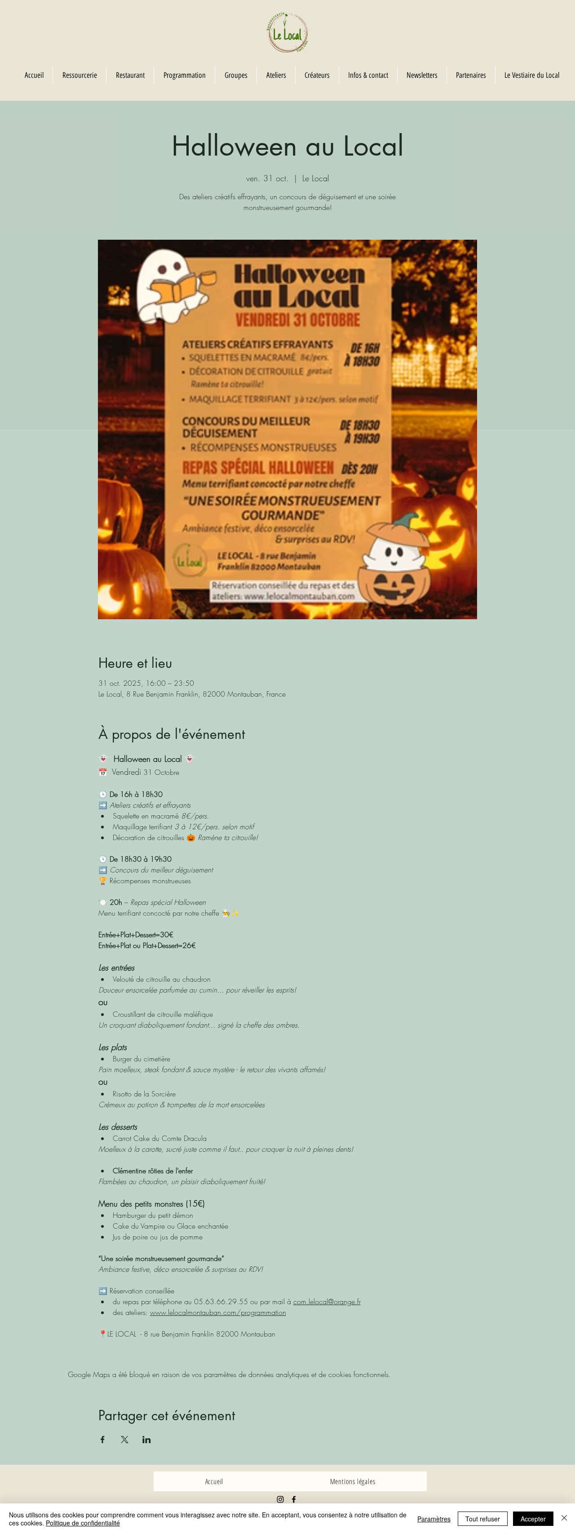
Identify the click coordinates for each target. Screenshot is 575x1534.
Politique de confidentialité (83, 1522)
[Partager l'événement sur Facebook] (102, 1439)
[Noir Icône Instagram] (280, 1499)
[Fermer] (564, 1519)
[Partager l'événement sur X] (124, 1439)
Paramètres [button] (434, 1518)
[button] (236, 75)
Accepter (533, 1518)
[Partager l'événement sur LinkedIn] (146, 1439)
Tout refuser (482, 1518)
